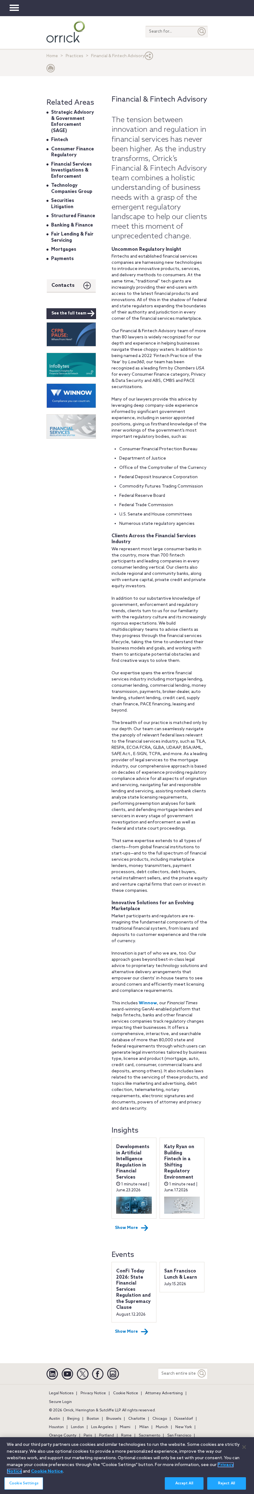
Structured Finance (73, 216)
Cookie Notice (125, 1393)
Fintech (59, 140)
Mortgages (63, 249)
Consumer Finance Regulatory (72, 152)
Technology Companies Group (71, 189)
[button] (149, 57)
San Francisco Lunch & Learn (180, 1274)
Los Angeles (102, 1427)
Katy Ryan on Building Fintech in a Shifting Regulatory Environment (179, 1162)
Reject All (226, 1483)
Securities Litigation (62, 204)
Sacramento (149, 1435)
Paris (88, 1435)
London (77, 1427)
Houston (56, 1427)
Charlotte (136, 1419)
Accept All (184, 1483)
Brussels (113, 1419)
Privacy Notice (93, 1393)
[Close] (244, 1447)
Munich (162, 1427)
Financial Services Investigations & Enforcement (71, 170)
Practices (74, 56)
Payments (62, 259)
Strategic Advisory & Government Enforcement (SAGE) (72, 122)
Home (52, 56)
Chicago (159, 1419)
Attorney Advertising (164, 1393)
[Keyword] (202, 1373)
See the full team (68, 313)
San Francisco (179, 1435)
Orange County (63, 1435)
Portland (106, 1435)
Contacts (63, 285)
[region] (127, 1465)
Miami (125, 1427)
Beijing (73, 1419)
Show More (126, 1228)
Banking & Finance (72, 225)
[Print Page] (50, 70)
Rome (126, 1435)
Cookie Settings (23, 1483)
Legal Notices (61, 1393)
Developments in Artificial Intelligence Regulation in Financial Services (132, 1162)
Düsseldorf (183, 1419)
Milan (144, 1427)
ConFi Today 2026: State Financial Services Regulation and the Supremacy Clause (133, 1289)
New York (183, 1427)
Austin (54, 1419)
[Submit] (202, 31)
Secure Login (60, 1402)
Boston (93, 1419)
